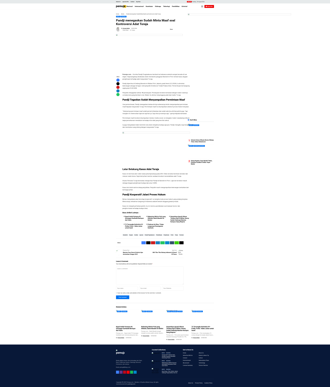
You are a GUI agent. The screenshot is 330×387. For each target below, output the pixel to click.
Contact (132, 1)
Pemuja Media (126, 28)
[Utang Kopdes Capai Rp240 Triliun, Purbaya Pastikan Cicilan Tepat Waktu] (201, 151)
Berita (122, 14)
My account (186, 363)
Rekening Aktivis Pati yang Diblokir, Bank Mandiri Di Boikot (157, 218)
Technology (202, 363)
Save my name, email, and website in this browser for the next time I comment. (139, 293)
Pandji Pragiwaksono (150, 235)
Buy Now (138, 1)
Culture (201, 358)
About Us (118, 1)
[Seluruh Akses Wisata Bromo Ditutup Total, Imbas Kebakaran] (201, 131)
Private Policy (199, 383)
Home (117, 14)
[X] (208, 1)
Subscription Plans (204, 360)
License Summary (188, 365)
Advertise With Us (187, 355)
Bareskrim (125, 235)
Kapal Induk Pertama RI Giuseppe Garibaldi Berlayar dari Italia (134, 218)
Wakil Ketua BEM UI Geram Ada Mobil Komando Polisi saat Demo (169, 364)
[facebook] (206, 1)
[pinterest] (211, 1)
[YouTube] (213, 1)
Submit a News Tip (204, 355)
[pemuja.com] (121, 6)
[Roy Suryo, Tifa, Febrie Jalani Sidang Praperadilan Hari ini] (156, 371)
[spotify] (131, 372)
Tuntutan (181, 235)
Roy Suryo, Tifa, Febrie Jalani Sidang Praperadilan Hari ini (170, 372)
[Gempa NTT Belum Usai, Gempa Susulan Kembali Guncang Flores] (156, 355)
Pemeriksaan (159, 235)
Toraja (176, 235)
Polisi (172, 235)
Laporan (141, 235)
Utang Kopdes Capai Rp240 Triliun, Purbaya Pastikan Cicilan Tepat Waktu (201, 162)
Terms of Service (203, 365)
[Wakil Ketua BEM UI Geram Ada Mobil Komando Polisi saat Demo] (156, 363)
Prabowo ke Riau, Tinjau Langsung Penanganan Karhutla (156, 226)
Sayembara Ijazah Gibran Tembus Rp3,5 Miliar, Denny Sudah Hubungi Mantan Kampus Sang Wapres (179, 219)
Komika (136, 235)
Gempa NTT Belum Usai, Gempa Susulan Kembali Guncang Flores (168, 356)
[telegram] (135, 372)
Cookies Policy (208, 383)
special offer (125, 1)
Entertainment (187, 360)
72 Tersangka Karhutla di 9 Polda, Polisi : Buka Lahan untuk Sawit (134, 226)
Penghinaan (166, 235)
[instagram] (210, 1)
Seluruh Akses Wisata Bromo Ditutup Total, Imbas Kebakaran (202, 140)
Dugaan (131, 235)
